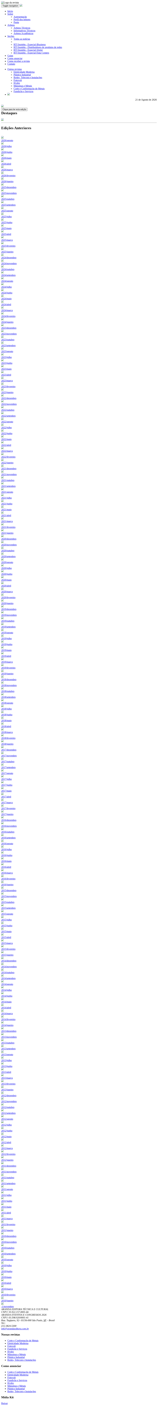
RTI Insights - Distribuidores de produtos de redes (38, 47)
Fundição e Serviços (23, 91)
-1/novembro (7, 1306)
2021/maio (6, 509)
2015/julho (6, 919)
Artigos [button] (11, 25)
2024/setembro (8, 275)
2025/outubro (7, 199)
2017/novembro (9, 755)
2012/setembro (8, 1113)
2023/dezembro (8, 328)
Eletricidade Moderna (24, 72)
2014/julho (6, 990)
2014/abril (6, 1007)
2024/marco (7, 310)
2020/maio (6, 580)
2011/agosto (7, 1189)
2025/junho (6, 222)
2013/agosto (7, 1054)
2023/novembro (9, 333)
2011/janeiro (7, 1230)
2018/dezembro (8, 679)
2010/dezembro (8, 1236)
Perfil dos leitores (22, 19)
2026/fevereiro (8, 175)
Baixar (4, 1403)
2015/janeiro (7, 955)
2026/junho (6, 152)
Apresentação (20, 16)
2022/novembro (9, 404)
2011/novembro (9, 1171)
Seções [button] (10, 36)
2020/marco (7, 591)
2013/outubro (7, 1042)
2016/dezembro (8, 820)
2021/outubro (7, 480)
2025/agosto (7, 210)
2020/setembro (8, 556)
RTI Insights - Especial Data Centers (31, 53)
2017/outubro (7, 761)
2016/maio (6, 861)
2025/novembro (9, 193)
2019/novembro (9, 615)
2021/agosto (7, 492)
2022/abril (6, 445)
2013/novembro (9, 1037)
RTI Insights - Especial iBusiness (30, 44)
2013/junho (6, 1066)
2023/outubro (7, 339)
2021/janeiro (7, 533)
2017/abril (6, 796)
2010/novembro (9, 1242)
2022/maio (6, 439)
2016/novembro (9, 826)
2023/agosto (7, 351)
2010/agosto (7, 1259)
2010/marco (7, 1289)
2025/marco (7, 240)
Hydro (17, 83)
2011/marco (7, 1218)
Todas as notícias (22, 39)
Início (10, 11)
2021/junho (6, 503)
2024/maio (6, 298)
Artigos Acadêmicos (23, 33)
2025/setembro (8, 205)
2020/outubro (7, 550)
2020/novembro (9, 544)
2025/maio (6, 228)
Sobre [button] (10, 14)
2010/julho (6, 1265)
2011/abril (6, 1212)
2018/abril (6, 726)
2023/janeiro (7, 392)
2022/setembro (8, 415)
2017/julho (6, 779)
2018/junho (6, 714)
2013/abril (6, 1072)
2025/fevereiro (8, 246)
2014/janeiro (7, 1025)
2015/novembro (9, 896)
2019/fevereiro (8, 667)
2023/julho (6, 357)
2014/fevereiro (8, 1019)
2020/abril (6, 585)
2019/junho (6, 644)
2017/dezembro (8, 749)
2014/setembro (8, 978)
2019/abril (6, 656)
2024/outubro (7, 269)
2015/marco (7, 943)
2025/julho (6, 216)
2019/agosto (7, 632)
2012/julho (6, 1125)
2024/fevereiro (8, 316)
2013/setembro (8, 1048)
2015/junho (6, 925)
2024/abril (6, 304)
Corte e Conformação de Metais (29, 88)
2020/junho (6, 574)
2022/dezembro (8, 398)
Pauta (16, 22)
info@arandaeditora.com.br (15, 1328)
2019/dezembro (8, 609)
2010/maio (6, 1277)
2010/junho (6, 1271)
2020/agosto (7, 562)
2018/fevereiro (8, 738)
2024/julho (6, 287)
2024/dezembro (8, 257)
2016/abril (6, 867)
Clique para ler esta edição (14, 109)
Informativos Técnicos (24, 30)
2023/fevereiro (8, 386)
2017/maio (6, 791)
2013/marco (7, 1078)
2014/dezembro (8, 960)
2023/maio (6, 369)
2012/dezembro (8, 1095)
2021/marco (7, 521)
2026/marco (7, 169)
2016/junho (6, 855)
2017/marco (7, 802)
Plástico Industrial (22, 74)
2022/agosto (7, 421)
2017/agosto (7, 773)
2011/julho (6, 1195)
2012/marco (7, 1148)
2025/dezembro (8, 187)
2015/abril (6, 937)
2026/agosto (7, 140)
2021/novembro (9, 474)
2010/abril (6, 1283)
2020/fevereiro (8, 597)
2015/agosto (7, 914)
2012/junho (6, 1130)
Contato (11, 64)
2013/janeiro (7, 1089)
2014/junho (6, 996)
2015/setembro (8, 908)
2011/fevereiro (8, 1224)
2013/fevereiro (8, 1083)
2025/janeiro (7, 251)
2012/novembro (9, 1101)
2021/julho (6, 498)
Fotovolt (18, 80)
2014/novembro (9, 966)
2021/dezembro (8, 468)
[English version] (8, 94)
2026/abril (6, 164)
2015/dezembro (8, 890)
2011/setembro (8, 1183)
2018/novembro (9, 685)
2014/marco (7, 1013)
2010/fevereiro (8, 1294)
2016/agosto (7, 843)
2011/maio (6, 1207)
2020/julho (6, 568)
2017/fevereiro (8, 808)
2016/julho (6, 849)
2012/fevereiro (8, 1154)
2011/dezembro (8, 1166)
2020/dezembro (8, 539)
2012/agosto (7, 1119)
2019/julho (6, 638)
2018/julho (6, 708)
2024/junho (6, 292)
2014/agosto (7, 984)
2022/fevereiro (8, 457)
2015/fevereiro (8, 949)
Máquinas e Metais (23, 86)
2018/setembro (8, 697)
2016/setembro (8, 837)
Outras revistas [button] (14, 69)
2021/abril (6, 515)
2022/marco (7, 451)
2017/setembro (8, 767)
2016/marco (7, 873)
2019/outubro (7, 621)
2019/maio (6, 650)
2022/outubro (7, 410)
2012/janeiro (7, 1160)
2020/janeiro (7, 603)
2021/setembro (8, 486)
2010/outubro (7, 1248)
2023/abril (6, 374)
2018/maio (6, 720)
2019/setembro (8, 626)
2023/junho (6, 363)
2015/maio (6, 931)
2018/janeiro (7, 744)
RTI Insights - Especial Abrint (28, 50)
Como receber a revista (18, 61)
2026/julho (6, 146)
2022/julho (6, 427)
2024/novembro (9, 263)
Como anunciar (14, 58)
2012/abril (6, 1142)
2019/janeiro (7, 673)
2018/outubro (7, 691)
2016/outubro (7, 832)
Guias (10, 55)
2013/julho (6, 1060)
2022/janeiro (7, 462)
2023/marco (7, 380)
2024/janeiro (7, 322)
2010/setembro (8, 1253)
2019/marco (7, 662)
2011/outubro (7, 1177)
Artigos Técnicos (22, 28)
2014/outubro (7, 972)
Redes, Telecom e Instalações (28, 77)
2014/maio (6, 1001)
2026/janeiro (7, 181)
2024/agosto (7, 281)
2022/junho (6, 433)
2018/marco (7, 732)
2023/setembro (8, 345)
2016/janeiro (7, 884)
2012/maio (6, 1136)
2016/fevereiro (8, 878)
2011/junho (6, 1201)
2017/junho (6, 785)
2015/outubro (7, 902)
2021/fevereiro (8, 527)
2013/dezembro (8, 1031)
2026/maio (6, 158)
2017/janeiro (7, 814)
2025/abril (6, 234)
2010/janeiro (7, 1300)
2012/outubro (7, 1107)
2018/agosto (7, 703)
